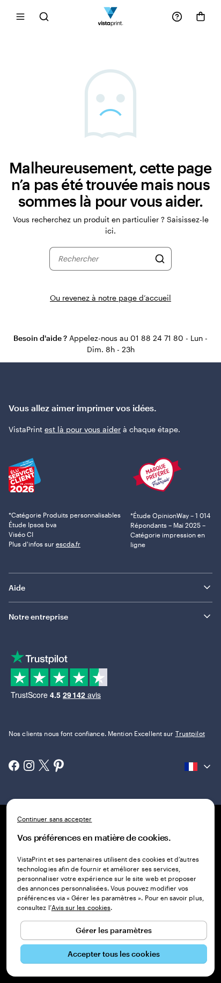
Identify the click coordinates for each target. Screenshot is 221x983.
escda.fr (68, 544)
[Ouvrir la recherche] (44, 16)
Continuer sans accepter (54, 818)
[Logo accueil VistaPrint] (110, 16)
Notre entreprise (38, 616)
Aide (17, 587)
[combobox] (103, 258)
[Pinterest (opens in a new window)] (59, 767)
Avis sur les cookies (80, 907)
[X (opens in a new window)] (44, 766)
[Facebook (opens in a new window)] (14, 767)
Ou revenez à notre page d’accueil (110, 297)
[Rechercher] (160, 258)
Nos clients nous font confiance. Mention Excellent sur (107, 733)
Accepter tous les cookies (114, 953)
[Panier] (200, 16)
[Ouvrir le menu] (20, 16)
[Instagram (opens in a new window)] (29, 767)
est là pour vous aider (83, 429)
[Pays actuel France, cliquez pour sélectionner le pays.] (198, 766)
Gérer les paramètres (114, 930)
